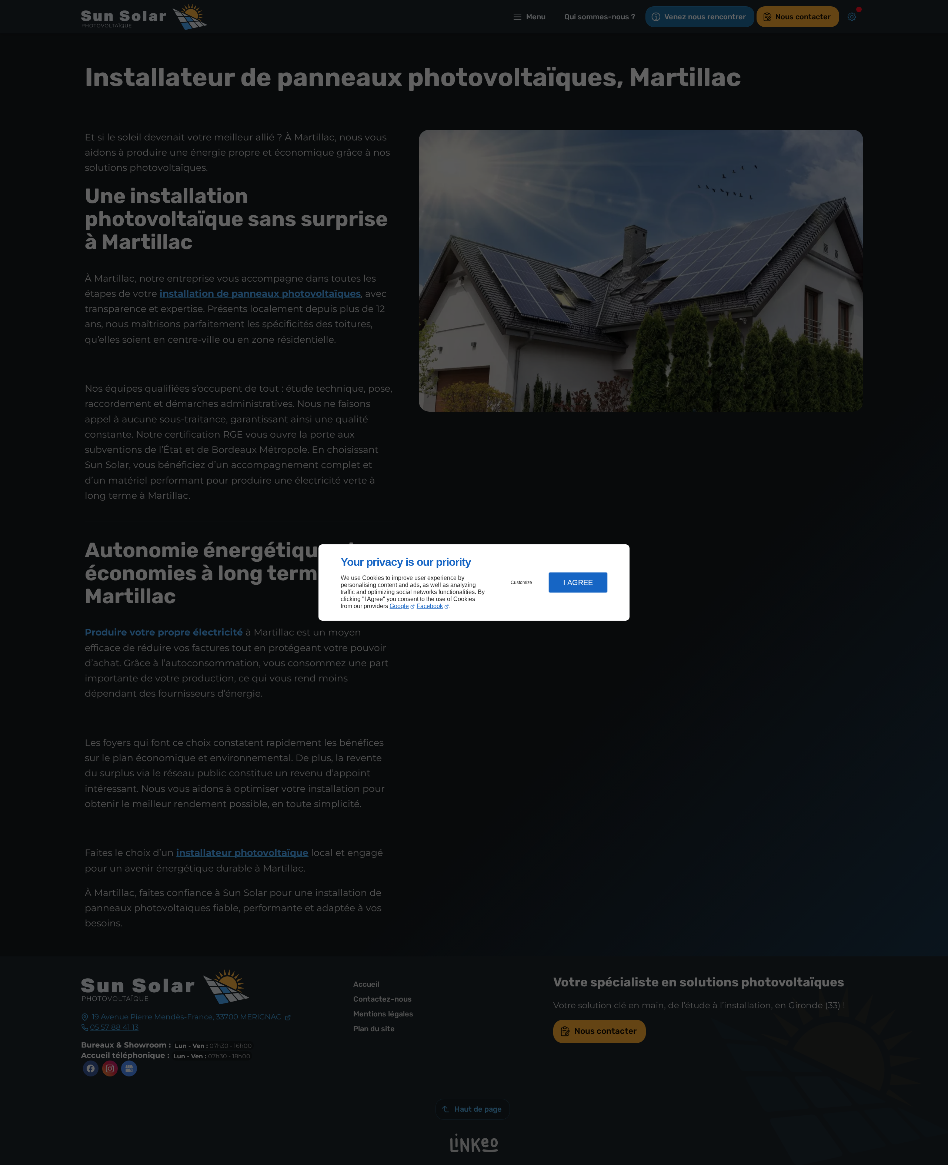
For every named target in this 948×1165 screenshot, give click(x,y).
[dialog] (474, 582)
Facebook (430, 606)
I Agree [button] (578, 582)
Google (399, 606)
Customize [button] (521, 582)
